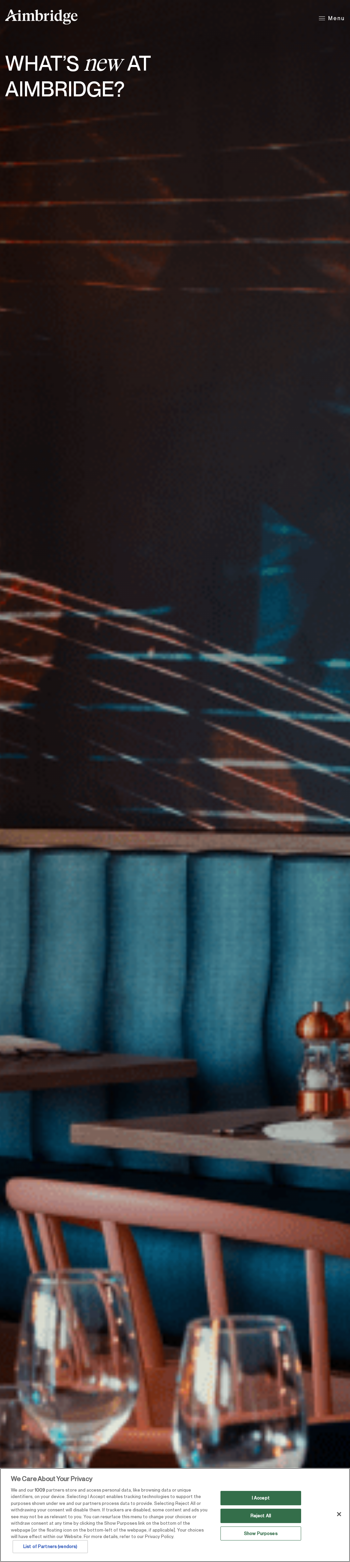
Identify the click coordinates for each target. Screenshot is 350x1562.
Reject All (261, 1515)
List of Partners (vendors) (50, 1546)
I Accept (261, 1498)
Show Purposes (261, 1533)
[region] (175, 1515)
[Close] (339, 1514)
